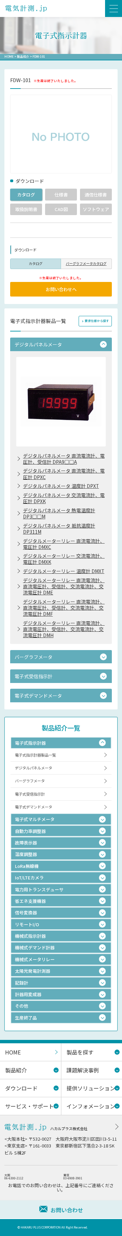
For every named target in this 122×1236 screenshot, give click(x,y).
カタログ (26, 194)
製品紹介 (23, 56)
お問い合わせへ (61, 289)
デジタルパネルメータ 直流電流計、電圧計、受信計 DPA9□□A (64, 459)
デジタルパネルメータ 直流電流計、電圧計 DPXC (64, 474)
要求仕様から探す (97, 321)
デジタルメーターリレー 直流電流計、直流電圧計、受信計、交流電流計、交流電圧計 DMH (64, 629)
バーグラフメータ (30, 780)
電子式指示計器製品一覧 (35, 755)
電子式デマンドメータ (33, 807)
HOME (9, 56)
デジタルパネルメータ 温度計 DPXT (61, 486)
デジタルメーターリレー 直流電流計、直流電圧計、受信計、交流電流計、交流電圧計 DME (64, 586)
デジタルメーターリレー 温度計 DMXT (63, 571)
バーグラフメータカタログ (86, 263)
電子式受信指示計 (30, 794)
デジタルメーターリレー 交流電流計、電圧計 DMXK (64, 559)
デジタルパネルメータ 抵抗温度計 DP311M (59, 528)
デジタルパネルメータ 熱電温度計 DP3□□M (59, 513)
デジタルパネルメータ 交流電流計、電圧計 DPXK (64, 498)
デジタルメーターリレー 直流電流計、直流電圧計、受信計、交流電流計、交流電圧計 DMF (64, 607)
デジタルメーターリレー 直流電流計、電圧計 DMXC (64, 544)
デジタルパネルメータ (33, 768)
